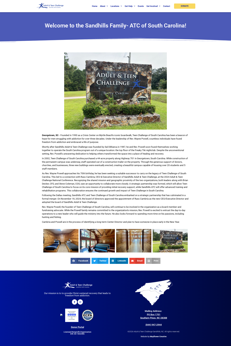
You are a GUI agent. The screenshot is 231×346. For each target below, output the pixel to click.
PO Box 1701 (153, 314)
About (102, 6)
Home (94, 6)
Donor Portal (77, 327)
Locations (115, 6)
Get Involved (152, 6)
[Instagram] (80, 302)
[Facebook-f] (74, 302)
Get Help (128, 6)
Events (141, 6)
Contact (166, 6)
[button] (80, 261)
